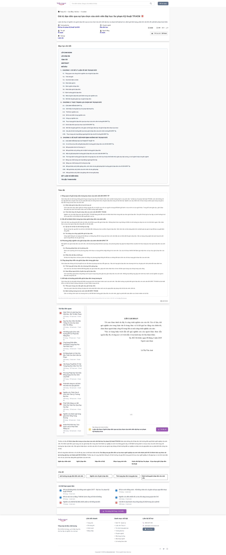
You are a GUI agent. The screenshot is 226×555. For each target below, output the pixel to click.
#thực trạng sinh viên (120, 461)
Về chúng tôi (90, 525)
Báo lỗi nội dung (123, 298)
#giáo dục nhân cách (64, 461)
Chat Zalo (149, 529)
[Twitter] (164, 549)
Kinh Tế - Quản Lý (120, 523)
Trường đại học (119, 530)
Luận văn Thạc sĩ (119, 525)
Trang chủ (89, 523)
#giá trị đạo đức (81, 461)
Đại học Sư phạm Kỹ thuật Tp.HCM (69, 27)
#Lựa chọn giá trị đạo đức (158, 461)
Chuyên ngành (119, 533)
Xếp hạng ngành (119, 538)
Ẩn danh (60, 32)
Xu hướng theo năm (120, 541)
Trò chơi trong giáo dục (121, 528)
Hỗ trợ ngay (163, 3)
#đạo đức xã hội (100, 461)
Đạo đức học (104, 27)
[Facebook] (160, 549)
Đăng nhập (89, 530)
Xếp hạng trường (119, 536)
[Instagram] (167, 549)
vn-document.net (110, 552)
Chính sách (90, 528)
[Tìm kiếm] (151, 3)
